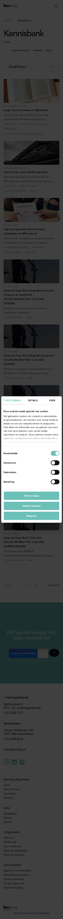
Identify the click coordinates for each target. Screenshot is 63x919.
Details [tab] (33, 400)
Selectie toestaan (31, 505)
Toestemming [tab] (12, 400)
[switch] (55, 462)
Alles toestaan (31, 495)
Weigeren (31, 516)
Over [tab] (52, 400)
